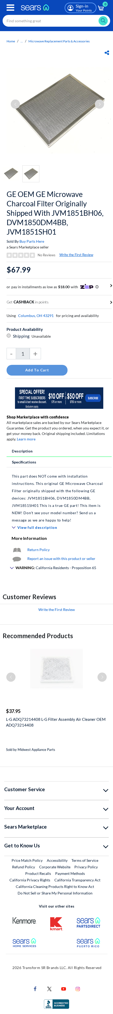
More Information (29, 538)
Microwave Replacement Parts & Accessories (59, 41)
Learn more (26, 439)
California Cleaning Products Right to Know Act (55, 886)
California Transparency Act (77, 880)
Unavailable (42, 336)
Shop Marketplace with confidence (38, 417)
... (21, 41)
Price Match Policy (27, 860)
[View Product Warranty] (17, 549)
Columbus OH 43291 (36, 315)
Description (22, 451)
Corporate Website (55, 866)
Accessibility (57, 860)
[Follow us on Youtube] (63, 988)
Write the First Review (76, 255)
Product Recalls (38, 873)
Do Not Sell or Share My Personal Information (55, 893)
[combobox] (56, 21)
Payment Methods (70, 873)
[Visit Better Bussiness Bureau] (56, 1003)
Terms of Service (84, 860)
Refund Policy (23, 867)
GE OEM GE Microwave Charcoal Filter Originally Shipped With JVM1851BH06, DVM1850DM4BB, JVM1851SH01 (55, 213)
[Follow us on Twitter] (49, 988)
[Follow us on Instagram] (78, 988)
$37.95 (13, 711)
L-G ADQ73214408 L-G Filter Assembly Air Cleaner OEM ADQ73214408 (56, 722)
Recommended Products (38, 635)
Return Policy (38, 549)
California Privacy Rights (29, 880)
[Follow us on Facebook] (35, 988)
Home (11, 41)
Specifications (24, 462)
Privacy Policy (86, 867)
